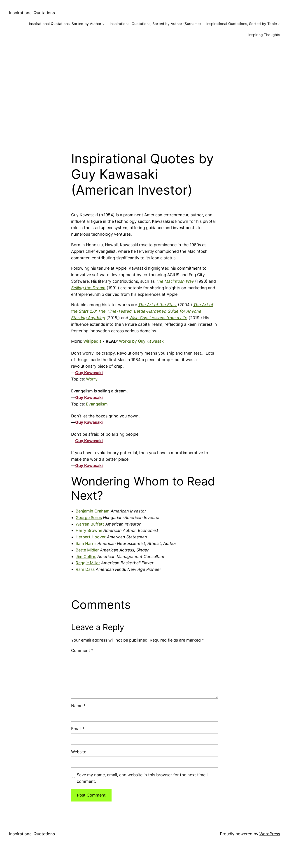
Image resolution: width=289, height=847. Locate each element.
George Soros (89, 517)
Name (78, 705)
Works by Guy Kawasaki (142, 341)
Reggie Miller (88, 562)
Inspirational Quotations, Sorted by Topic (241, 23)
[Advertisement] (144, 91)
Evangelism (97, 404)
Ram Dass (85, 569)
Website (78, 751)
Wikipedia (92, 341)
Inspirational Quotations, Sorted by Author (65, 23)
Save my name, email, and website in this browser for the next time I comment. (142, 778)
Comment (82, 650)
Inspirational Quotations (32, 12)
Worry (92, 379)
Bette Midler (87, 550)
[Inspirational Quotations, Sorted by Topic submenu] (279, 24)
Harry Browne (89, 530)
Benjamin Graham (93, 511)
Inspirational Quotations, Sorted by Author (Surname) (155, 23)
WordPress (269, 833)
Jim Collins (86, 556)
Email (77, 728)
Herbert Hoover (91, 537)
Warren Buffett (90, 524)
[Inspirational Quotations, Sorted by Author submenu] (103, 24)
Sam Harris (86, 543)
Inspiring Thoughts (264, 34)
